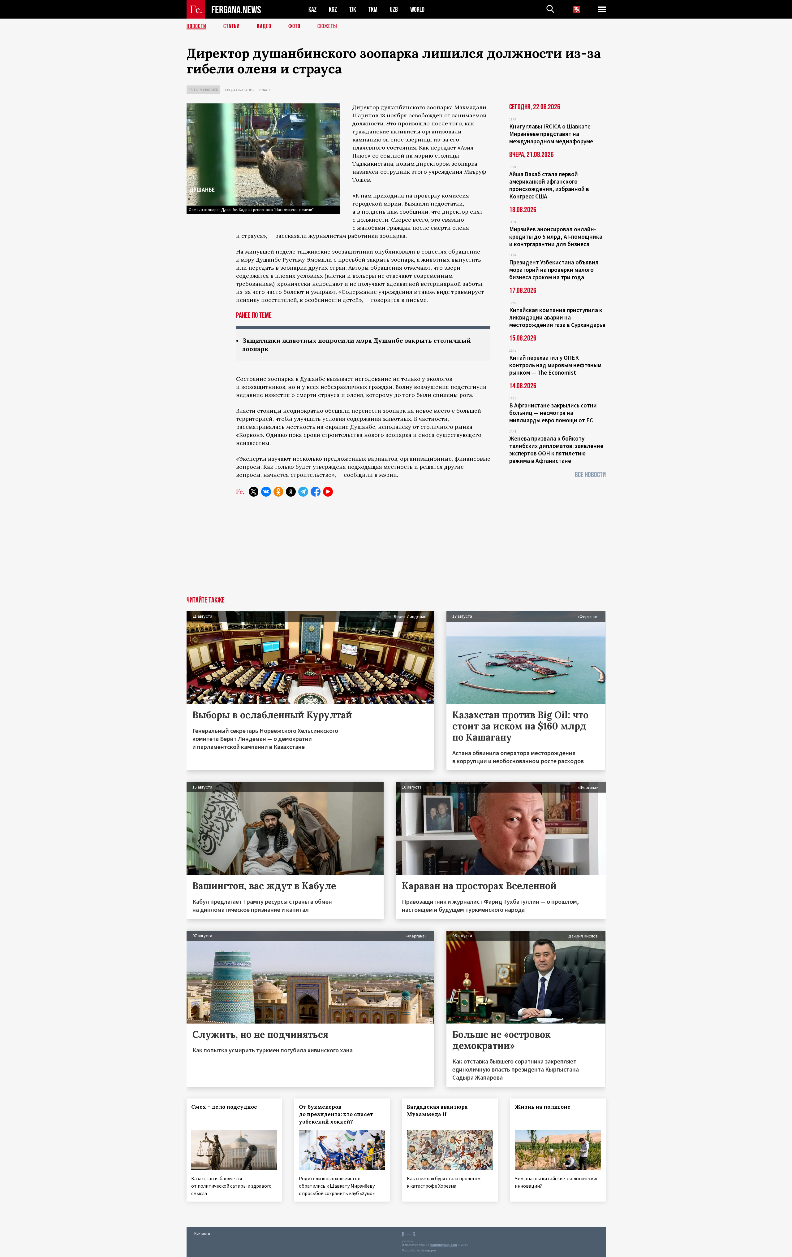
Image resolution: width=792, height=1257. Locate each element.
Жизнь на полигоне (542, 1106)
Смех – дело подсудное (224, 1106)
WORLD (417, 9)
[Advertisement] (396, 550)
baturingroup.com (443, 1244)
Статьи (231, 26)
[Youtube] (328, 492)
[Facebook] (316, 492)
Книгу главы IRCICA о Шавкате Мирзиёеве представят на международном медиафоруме (551, 134)
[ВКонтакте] (266, 492)
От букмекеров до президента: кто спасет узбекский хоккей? (336, 1114)
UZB (394, 9)
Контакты (202, 1233)
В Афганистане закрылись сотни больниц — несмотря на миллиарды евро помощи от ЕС (553, 413)
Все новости (590, 474)
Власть (265, 90)
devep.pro (428, 1250)
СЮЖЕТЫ (327, 26)
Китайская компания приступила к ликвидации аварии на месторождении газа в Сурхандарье (557, 317)
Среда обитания (240, 90)
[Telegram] (303, 492)
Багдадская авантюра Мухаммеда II (437, 1110)
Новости (196, 26)
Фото (294, 26)
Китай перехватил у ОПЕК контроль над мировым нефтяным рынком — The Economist (555, 365)
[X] (254, 492)
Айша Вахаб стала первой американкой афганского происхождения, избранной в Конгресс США (549, 185)
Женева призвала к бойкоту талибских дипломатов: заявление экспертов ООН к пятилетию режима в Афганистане (556, 449)
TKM (372, 9)
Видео (264, 26)
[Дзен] (291, 492)
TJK (352, 9)
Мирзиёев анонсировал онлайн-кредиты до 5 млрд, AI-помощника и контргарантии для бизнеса (555, 236)
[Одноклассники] (278, 492)
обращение (464, 251)
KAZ (312, 9)
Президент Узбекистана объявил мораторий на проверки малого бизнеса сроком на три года (554, 270)
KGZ (333, 9)
